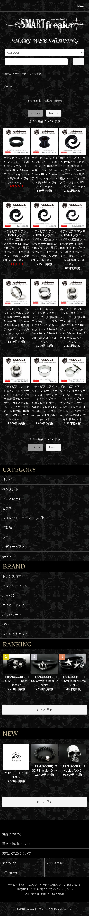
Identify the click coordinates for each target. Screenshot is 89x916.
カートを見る (54, 863)
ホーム (8, 74)
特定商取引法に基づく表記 (31, 889)
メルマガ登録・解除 (35, 894)
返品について (74, 884)
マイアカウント (11, 863)
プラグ (37, 74)
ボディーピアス (23, 74)
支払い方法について (28, 884)
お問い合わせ (9, 872)
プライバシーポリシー (59, 889)
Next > (53, 113)
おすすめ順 (34, 100)
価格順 (48, 100)
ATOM (61, 894)
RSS (53, 894)
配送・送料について (53, 884)
